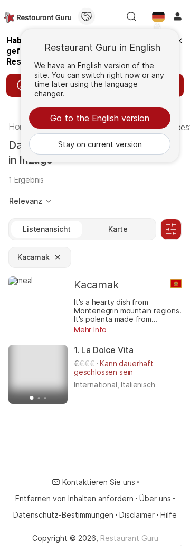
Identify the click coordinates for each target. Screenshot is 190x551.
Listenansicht (47, 228)
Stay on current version (100, 144)
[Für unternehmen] (87, 16)
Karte (117, 228)
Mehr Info (90, 329)
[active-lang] (158, 16)
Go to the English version (99, 118)
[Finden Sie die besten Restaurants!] (37, 16)
